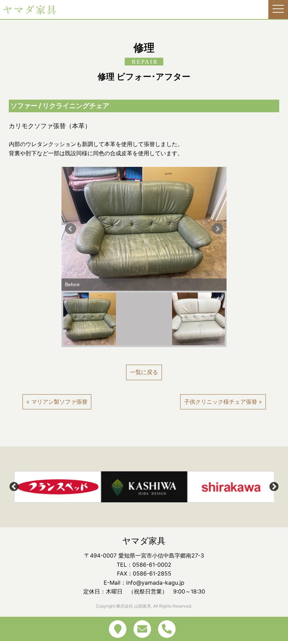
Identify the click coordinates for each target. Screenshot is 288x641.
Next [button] (274, 487)
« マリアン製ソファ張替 (56, 401)
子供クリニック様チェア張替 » (223, 401)
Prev (70, 228)
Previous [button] (14, 487)
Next (217, 228)
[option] (57, 487)
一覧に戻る (144, 372)
